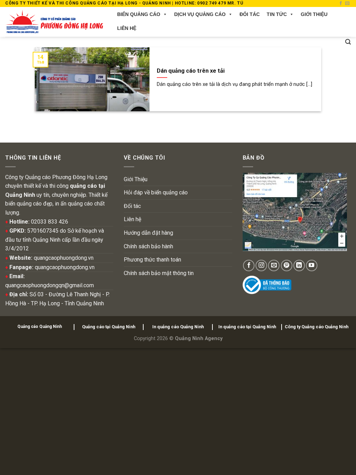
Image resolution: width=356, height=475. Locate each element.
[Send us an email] (347, 3)
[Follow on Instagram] (261, 265)
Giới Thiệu (314, 14)
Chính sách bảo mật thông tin (159, 273)
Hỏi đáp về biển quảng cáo (156, 192)
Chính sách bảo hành (148, 246)
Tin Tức (277, 14)
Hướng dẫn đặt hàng (148, 233)
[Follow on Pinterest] (286, 265)
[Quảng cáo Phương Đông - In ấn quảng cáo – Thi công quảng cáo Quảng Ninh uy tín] (54, 21)
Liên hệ (126, 28)
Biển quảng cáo (138, 14)
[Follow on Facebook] (341, 3)
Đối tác (250, 14)
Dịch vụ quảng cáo (200, 14)
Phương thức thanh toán (152, 259)
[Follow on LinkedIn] (299, 265)
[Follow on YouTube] (311, 265)
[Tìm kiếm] (348, 42)
